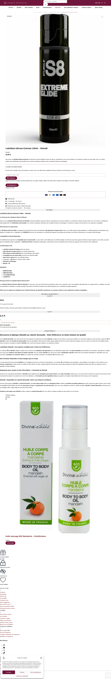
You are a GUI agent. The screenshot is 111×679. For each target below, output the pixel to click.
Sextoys (11, 7)
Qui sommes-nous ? (5, 604)
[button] (41, 658)
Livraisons (2, 592)
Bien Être (57, 7)
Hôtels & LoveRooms (5, 620)
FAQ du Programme (5, 632)
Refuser (22, 672)
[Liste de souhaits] (102, 2)
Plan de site (3, 596)
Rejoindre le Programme (6, 636)
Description (49, 210)
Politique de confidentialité (22, 676)
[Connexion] (104, 2)
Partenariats (3, 594)
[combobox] (55, 1)
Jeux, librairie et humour (71, 7)
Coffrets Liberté (86, 7)
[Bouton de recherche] (45, 4)
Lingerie (19, 7)
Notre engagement (5, 602)
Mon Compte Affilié (5, 630)
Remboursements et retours (7, 608)
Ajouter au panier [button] (78, 541)
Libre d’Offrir (98, 7)
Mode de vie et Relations (6, 624)
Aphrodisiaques (47, 7)
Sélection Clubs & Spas (6, 622)
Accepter (8, 672)
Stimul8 (8, 152)
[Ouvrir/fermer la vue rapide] (71, 397)
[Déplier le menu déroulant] (14, 8)
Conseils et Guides (5, 618)
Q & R (49, 311)
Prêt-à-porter (29, 7)
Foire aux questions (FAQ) (7, 606)
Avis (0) (49, 296)
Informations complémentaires (49, 294)
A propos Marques (49, 331)
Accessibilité (3, 598)
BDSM (37, 7)
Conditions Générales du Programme (10, 634)
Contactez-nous (4, 600)
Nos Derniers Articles (5, 614)
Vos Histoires (3, 616)
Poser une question (5, 325)
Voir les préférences (35, 672)
